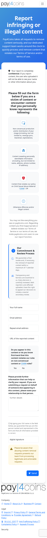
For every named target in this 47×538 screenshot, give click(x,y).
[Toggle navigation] (42, 3)
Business (28, 503)
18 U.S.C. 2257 (10, 521)
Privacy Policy (20, 512)
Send (34, 473)
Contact (38, 503)
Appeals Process (27, 524)
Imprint (7, 512)
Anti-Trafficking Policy (28, 521)
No (23, 368)
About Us (17, 503)
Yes (15, 368)
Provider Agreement (23, 515)
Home (7, 503)
